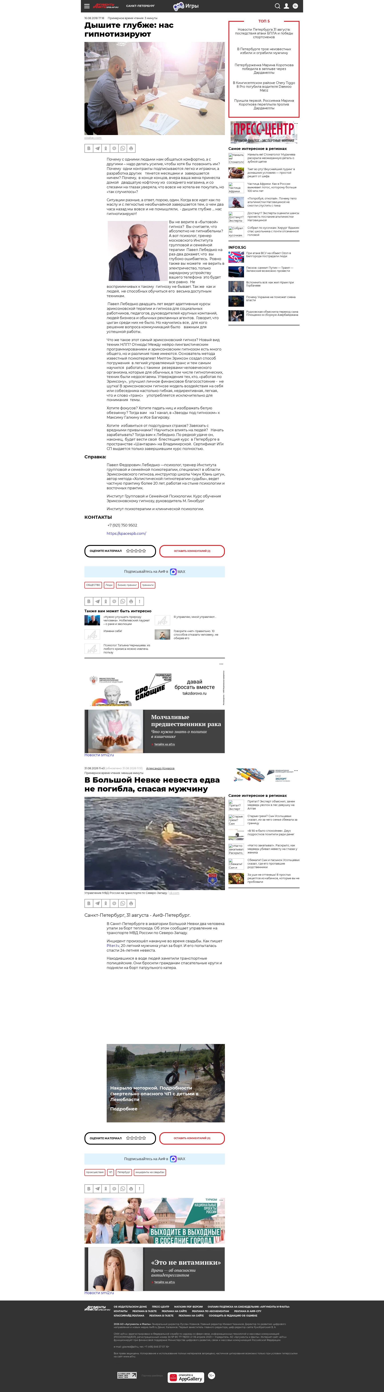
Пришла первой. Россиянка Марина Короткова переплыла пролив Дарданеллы (264, 104)
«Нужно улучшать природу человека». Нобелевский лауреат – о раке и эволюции (127, 620)
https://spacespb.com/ (126, 533)
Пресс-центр (160, 1306)
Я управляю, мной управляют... (195, 616)
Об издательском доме (130, 1306)
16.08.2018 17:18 (94, 18)
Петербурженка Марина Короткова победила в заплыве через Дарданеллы (264, 69)
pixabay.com (93, 137)
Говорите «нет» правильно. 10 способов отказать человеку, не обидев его (196, 634)
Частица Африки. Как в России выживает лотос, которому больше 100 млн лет (272, 187)
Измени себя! (113, 631)
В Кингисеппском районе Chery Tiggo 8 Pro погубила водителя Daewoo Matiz (264, 86)
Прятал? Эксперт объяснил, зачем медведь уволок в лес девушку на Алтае (271, 805)
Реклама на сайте (174, 1311)
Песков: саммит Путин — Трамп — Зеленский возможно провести (269, 269)
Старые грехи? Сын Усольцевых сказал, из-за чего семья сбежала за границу (272, 819)
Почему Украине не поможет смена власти (271, 299)
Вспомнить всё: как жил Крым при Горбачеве (270, 284)
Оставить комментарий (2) (192, 551)
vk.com (174, 893)
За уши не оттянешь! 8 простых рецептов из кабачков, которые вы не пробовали (273, 878)
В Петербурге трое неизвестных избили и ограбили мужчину (264, 51)
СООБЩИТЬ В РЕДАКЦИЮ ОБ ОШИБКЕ (233, 1315)
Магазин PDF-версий (188, 1306)
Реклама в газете (144, 1311)
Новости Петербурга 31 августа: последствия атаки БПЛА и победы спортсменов (264, 33)
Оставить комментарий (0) (192, 1138)
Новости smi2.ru (99, 755)
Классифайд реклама (129, 1315)
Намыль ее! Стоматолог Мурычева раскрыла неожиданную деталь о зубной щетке (271, 158)
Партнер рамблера (152, 1375)
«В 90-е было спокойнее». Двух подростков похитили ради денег (271, 832)
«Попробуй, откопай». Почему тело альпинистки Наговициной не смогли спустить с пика (272, 202)
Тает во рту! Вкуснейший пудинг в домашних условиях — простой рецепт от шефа (271, 172)
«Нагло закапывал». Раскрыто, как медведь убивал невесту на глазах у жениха (272, 849)
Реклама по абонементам (210, 1311)
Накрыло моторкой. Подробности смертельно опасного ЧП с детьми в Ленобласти (154, 1093)
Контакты (120, 1311)
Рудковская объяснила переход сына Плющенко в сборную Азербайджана (272, 313)
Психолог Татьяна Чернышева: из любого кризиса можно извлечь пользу (127, 649)
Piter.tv (113, 946)
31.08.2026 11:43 (94, 768)
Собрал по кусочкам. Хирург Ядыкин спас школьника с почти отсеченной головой (273, 231)
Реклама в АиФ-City (247, 1311)
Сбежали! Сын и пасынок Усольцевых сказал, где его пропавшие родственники (274, 863)
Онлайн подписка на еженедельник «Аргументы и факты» (249, 1306)
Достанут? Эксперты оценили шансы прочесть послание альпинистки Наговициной (273, 216)
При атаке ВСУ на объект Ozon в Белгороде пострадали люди (268, 255)
